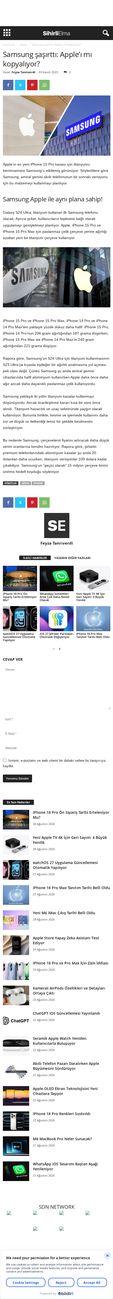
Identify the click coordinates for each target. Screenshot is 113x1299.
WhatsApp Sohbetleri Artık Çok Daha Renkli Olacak (54, 597)
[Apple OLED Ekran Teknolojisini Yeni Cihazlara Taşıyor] (16, 1096)
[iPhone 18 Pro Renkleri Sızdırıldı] (16, 1121)
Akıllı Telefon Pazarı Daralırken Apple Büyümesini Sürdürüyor (66, 1066)
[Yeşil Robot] (71, 1222)
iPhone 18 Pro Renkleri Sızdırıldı (61, 1113)
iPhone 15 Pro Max (48, 321)
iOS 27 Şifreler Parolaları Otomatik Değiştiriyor (56, 635)
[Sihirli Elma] (45, 1222)
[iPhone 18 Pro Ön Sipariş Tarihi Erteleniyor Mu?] (20, 578)
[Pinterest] (32, 85)
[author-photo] (56, 525)
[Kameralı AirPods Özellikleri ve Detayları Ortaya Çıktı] (16, 995)
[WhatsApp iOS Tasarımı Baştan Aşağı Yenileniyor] (16, 1171)
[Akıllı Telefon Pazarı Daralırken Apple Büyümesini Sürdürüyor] (16, 1071)
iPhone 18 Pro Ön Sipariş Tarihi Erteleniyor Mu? (20, 597)
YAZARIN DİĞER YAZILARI (72, 558)
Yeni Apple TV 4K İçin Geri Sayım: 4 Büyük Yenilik (90, 597)
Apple (23, 44)
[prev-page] (54, 649)
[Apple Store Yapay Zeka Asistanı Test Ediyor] (16, 945)
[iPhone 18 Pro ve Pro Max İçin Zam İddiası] (16, 970)
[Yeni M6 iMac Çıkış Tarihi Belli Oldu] (16, 920)
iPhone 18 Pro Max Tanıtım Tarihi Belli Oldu (93, 635)
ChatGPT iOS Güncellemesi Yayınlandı (66, 1013)
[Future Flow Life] (71, 1238)
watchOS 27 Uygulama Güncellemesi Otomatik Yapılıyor (19, 637)
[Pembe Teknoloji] (45, 1238)
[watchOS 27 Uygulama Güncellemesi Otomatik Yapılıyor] (20, 618)
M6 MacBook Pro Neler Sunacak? (62, 1138)
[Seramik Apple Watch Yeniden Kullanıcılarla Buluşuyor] (16, 1045)
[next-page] (59, 649)
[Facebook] (8, 85)
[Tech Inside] (97, 1222)
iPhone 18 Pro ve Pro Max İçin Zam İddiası (70, 963)
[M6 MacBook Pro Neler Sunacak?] (16, 1146)
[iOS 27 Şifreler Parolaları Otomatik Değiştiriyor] (57, 618)
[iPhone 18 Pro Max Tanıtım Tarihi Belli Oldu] (93, 618)
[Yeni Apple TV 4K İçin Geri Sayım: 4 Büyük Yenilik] (93, 578)
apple (25, 483)
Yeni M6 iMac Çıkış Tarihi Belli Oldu (64, 912)
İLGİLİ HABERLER (35, 558)
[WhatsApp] (44, 85)
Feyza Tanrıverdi (23, 72)
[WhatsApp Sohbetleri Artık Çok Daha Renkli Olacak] (57, 578)
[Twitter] (20, 85)
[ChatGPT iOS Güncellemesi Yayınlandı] (16, 1020)
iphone (38, 483)
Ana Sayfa (9, 44)
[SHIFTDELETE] (18, 1222)
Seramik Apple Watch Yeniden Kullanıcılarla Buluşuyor (59, 1041)
